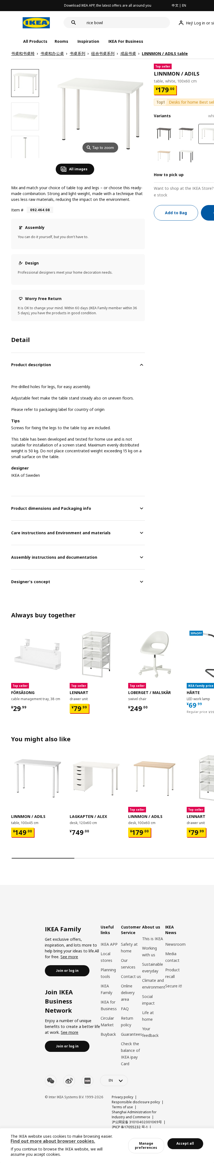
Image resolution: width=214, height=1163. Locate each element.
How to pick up (169, 174)
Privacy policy (122, 1097)
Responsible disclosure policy (136, 1102)
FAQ (125, 1008)
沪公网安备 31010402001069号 (137, 1122)
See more (69, 956)
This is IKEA (152, 938)
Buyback (108, 1034)
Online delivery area (128, 992)
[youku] (87, 1081)
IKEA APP (109, 944)
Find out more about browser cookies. (53, 1141)
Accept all (185, 1143)
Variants (162, 115)
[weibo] (69, 1081)
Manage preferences (146, 1145)
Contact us (131, 976)
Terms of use (122, 1107)
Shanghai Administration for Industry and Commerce (134, 1114)
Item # (17, 210)
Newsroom (175, 944)
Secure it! (173, 986)
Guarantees (131, 1034)
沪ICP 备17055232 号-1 (130, 1127)
